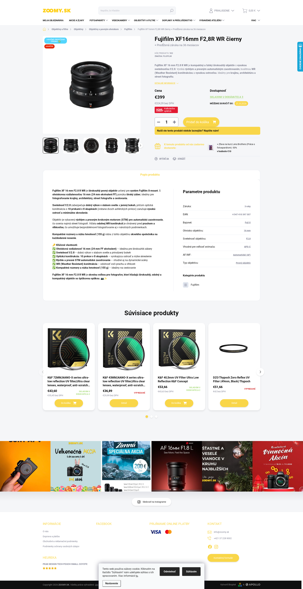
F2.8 (248, 238)
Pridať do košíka (197, 122)
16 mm (247, 230)
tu (137, 575)
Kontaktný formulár (223, 558)
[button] (146, 416)
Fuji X (248, 222)
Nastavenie (111, 583)
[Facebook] (210, 546)
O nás (45, 531)
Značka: (163, 56)
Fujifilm (195, 284)
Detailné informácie (165, 83)
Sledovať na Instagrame (154, 502)
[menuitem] (54, 20)
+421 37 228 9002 (223, 538)
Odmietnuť (170, 571)
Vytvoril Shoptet (228, 584)
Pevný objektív (243, 263)
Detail (124, 403)
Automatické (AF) (242, 255)
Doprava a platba (51, 536)
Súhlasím (191, 571)
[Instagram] (216, 546)
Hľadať (171, 10)
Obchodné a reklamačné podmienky (60, 541)
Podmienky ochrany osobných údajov (61, 546)
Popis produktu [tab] (150, 174)
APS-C (247, 246)
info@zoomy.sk (221, 532)
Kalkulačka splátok (169, 109)
